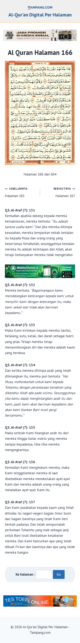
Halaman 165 (16, 192)
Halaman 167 (64, 192)
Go (59, 574)
